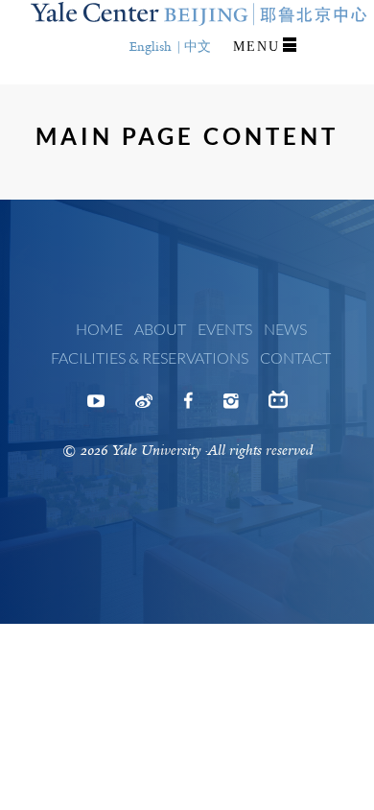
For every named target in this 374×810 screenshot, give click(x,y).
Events (225, 329)
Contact (295, 357)
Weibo (143, 407)
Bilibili (278, 407)
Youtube (96, 407)
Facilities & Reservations (149, 357)
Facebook (188, 407)
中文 (197, 46)
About (160, 329)
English (150, 46)
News (285, 329)
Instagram (230, 407)
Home (99, 329)
